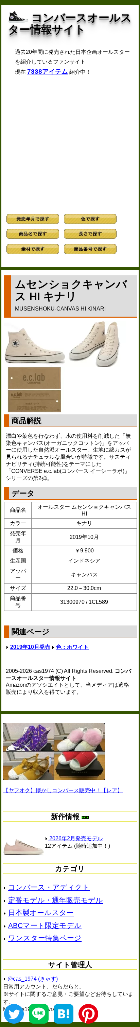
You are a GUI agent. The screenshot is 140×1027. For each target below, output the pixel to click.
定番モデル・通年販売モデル (55, 900)
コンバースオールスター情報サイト (70, 24)
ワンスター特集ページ (45, 938)
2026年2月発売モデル (75, 838)
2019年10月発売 (30, 647)
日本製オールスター (41, 912)
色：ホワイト (72, 647)
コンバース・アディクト (49, 887)
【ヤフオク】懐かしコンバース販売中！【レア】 (63, 790)
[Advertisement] (70, 144)
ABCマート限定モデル (45, 925)
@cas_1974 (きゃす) (32, 979)
